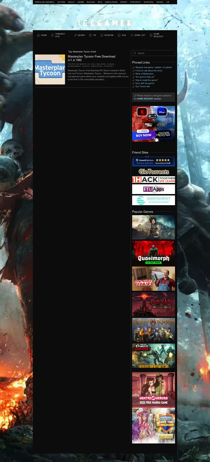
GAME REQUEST (159, 35)
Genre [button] (81, 35)
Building (101, 64)
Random (109, 35)
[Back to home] (105, 17)
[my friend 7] (153, 200)
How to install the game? (147, 80)
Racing (91, 2)
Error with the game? (145, 83)
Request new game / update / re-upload (154, 67)
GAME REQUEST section (149, 98)
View (153, 227)
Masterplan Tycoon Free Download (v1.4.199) (91, 58)
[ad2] (152, 390)
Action (61, 2)
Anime (81, 2)
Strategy (135, 2)
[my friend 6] (153, 188)
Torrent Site (60, 35)
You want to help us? (145, 76)
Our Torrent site (143, 86)
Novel (160, 2)
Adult (71, 2)
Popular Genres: (45, 2)
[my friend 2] (153, 171)
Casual (111, 64)
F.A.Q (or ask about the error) (149, 70)
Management (74, 66)
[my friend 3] (153, 179)
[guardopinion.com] (153, 161)
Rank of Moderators (145, 73)
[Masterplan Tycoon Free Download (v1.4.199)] (50, 69)
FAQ (124, 35)
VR (167, 2)
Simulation (111, 2)
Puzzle (86, 66)
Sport (123, 2)
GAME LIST (139, 35)
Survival (149, 2)
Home (44, 35)
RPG (100, 2)
